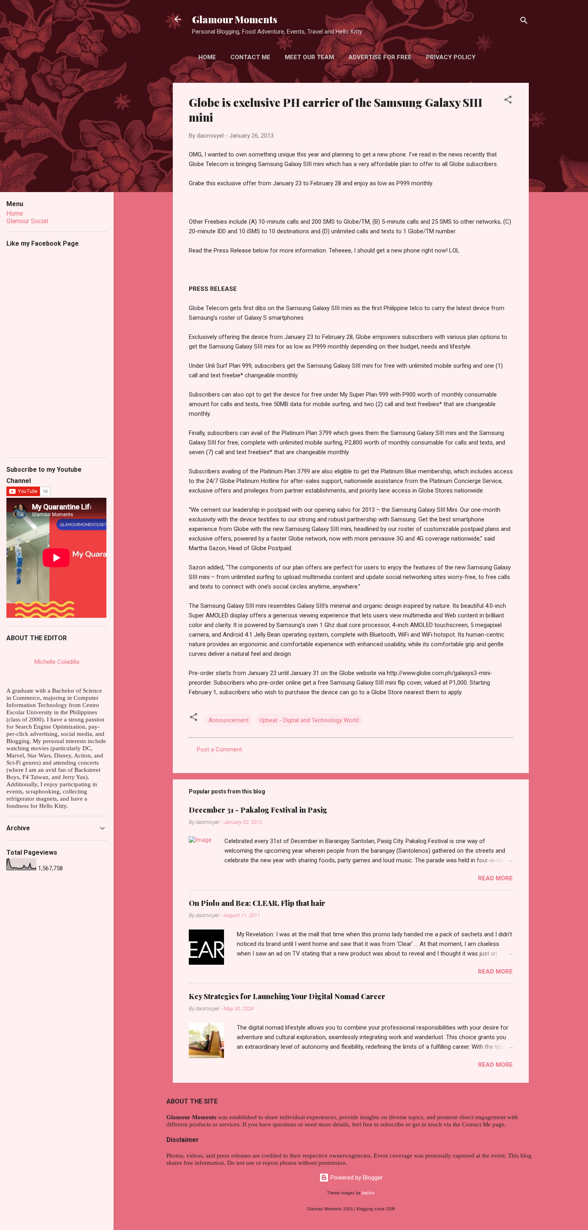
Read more (495, 878)
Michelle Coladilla (56, 661)
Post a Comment (219, 749)
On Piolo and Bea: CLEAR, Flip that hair (257, 903)
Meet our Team (309, 57)
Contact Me (250, 57)
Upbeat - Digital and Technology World (309, 720)
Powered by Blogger (356, 1177)
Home (207, 57)
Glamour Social (27, 221)
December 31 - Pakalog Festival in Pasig (258, 810)
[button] (508, 101)
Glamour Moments (234, 19)
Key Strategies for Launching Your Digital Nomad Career (287, 996)
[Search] (524, 22)
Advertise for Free (380, 57)
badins (368, 1193)
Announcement (228, 720)
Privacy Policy (451, 57)
